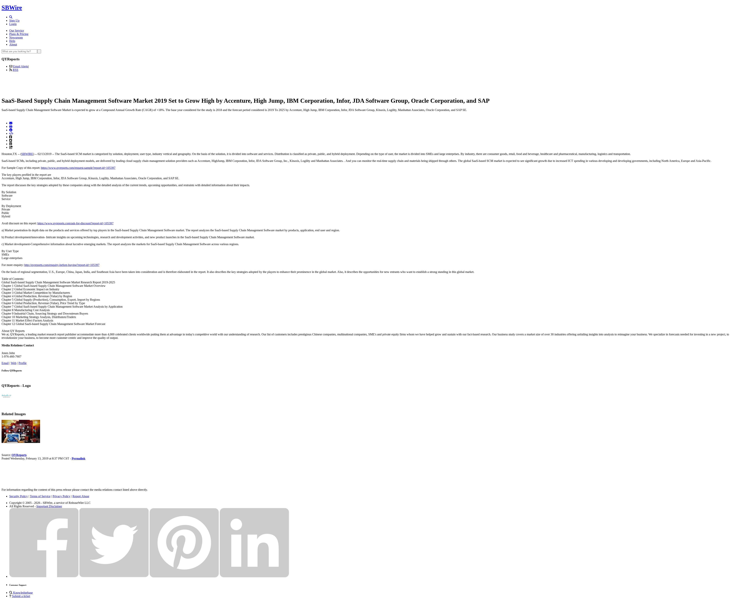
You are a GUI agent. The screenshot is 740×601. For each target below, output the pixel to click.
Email (5, 363)
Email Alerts (20, 66)
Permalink (78, 458)
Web (13, 363)
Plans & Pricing (18, 34)
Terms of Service (40, 496)
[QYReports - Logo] (6, 400)
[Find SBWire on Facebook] (44, 576)
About (13, 44)
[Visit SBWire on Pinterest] (184, 576)
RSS (15, 70)
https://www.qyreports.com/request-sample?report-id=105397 (78, 167)
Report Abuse (80, 496)
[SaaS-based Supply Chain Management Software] (21, 442)
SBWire (12, 7)
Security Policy (18, 496)
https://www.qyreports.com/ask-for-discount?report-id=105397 (75, 223)
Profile (22, 363)
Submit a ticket (21, 596)
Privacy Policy (61, 496)
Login (13, 24)
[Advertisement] (370, 83)
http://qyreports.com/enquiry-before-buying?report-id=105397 (61, 265)
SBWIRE (27, 154)
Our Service (16, 30)
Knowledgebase (23, 592)
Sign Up (14, 20)
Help (12, 41)
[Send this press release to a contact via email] (10, 123)
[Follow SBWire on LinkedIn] (254, 576)
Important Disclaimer (49, 506)
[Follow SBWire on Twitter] (114, 576)
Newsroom (16, 37)
